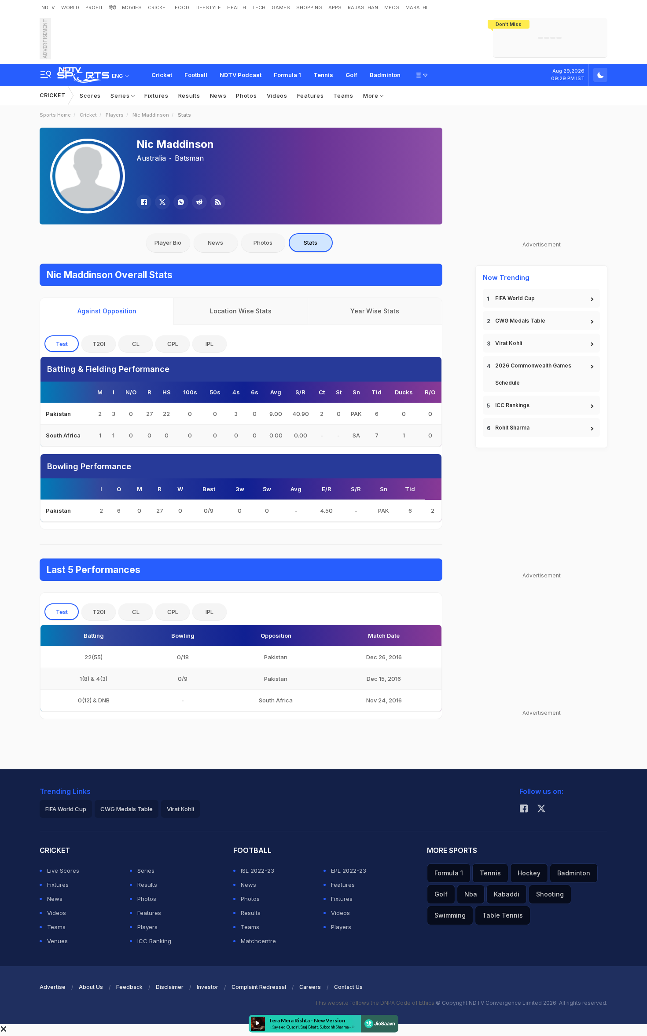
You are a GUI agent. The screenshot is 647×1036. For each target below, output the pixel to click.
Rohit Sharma (512, 427)
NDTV (48, 7)
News (218, 95)
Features (310, 95)
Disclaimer (170, 987)
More (371, 95)
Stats (310, 242)
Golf (351, 74)
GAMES (281, 7)
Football (195, 74)
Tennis (323, 74)
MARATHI (416, 7)
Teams (343, 95)
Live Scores (63, 870)
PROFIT (94, 7)
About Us (91, 987)
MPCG (391, 7)
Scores (90, 95)
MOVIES (132, 7)
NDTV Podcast (240, 74)
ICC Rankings (512, 405)
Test (62, 343)
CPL (172, 343)
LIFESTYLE (208, 7)
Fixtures (156, 95)
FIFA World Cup (515, 298)
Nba (470, 894)
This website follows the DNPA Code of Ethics (375, 1002)
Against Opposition (106, 311)
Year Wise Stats (374, 311)
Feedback (129, 987)
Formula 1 (287, 74)
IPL (209, 343)
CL (136, 343)
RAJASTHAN (363, 7)
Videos (277, 95)
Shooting (550, 894)
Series (120, 95)
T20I (98, 343)
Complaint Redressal (259, 987)
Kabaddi (506, 894)
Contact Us (348, 987)
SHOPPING (309, 7)
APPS (335, 7)
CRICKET (158, 7)
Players (115, 115)
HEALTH (236, 7)
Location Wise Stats (241, 311)
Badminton (385, 74)
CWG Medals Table (520, 320)
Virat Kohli (508, 343)
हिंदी (112, 7)
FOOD (182, 7)
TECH (258, 7)
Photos (246, 95)
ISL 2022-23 (257, 870)
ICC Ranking (154, 940)
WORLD (70, 7)
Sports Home (55, 115)
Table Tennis (502, 915)
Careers (310, 987)
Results (189, 95)
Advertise (53, 987)
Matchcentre (258, 940)
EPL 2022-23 (348, 870)
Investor (207, 987)
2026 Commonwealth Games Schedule (533, 374)
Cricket (161, 74)
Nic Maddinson (150, 115)
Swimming (450, 915)
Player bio (167, 242)
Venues (57, 940)
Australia (151, 158)
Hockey (529, 873)
